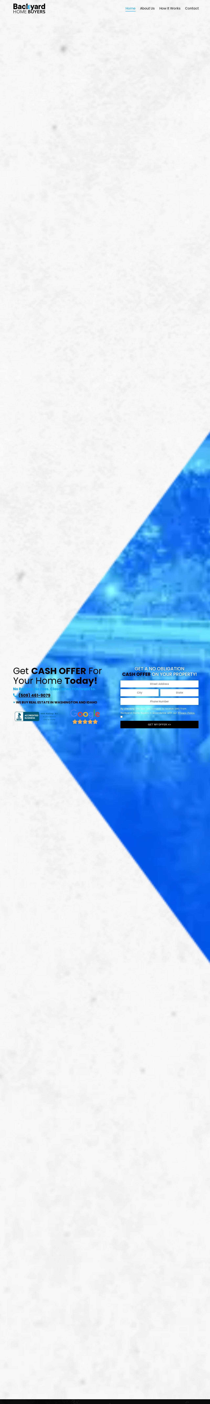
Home (131, 8)
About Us (147, 8)
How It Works (169, 8)
